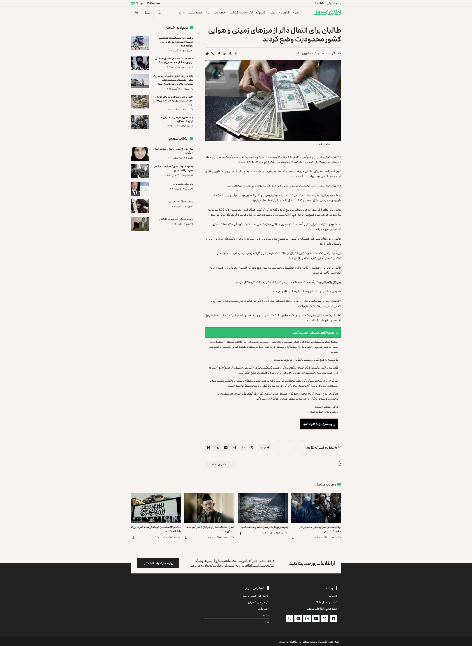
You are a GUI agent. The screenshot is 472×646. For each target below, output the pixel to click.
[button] (159, 12)
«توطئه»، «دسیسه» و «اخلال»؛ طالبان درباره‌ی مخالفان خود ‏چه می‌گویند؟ (174, 60)
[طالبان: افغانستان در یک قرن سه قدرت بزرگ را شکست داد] (156, 508)
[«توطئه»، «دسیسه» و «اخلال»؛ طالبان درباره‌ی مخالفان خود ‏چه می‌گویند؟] (140, 63)
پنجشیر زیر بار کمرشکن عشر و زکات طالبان (264, 527)
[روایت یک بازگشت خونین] (140, 206)
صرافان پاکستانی (331, 282)
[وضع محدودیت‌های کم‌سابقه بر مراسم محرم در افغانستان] (140, 171)
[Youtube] (316, 618)
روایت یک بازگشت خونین (181, 201)
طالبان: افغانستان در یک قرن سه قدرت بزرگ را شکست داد (156, 529)
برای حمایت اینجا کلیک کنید (319, 424)
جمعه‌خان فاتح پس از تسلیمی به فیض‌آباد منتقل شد (177, 119)
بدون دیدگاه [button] (217, 464)
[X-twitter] (324, 618)
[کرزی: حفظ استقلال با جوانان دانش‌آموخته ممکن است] (209, 508)
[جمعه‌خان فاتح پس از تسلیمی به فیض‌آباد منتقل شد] (140, 122)
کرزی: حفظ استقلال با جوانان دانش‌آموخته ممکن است (210, 529)
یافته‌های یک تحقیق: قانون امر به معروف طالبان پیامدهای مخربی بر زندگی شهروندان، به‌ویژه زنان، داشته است (173, 79)
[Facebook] (333, 618)
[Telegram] (298, 618)
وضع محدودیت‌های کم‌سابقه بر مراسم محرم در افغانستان (173, 168)
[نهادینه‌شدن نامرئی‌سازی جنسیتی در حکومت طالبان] (316, 508)
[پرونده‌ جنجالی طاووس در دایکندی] (140, 224)
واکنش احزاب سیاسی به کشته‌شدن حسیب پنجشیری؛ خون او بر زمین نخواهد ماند (175, 41)
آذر (333, 53)
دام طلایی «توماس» (183, 183)
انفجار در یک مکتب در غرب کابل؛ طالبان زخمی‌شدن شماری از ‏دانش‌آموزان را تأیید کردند (173, 100)
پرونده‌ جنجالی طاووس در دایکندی (176, 218)
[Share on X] (230, 53)
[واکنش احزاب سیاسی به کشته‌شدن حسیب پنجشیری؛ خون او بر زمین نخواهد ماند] (140, 43)
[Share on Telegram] (218, 53)
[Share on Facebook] (235, 53)
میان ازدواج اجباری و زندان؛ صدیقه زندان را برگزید (173, 150)
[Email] (226, 447)
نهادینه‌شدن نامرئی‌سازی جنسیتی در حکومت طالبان (320, 529)
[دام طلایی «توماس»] (140, 189)
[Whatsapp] (289, 618)
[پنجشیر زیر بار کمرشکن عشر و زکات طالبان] (263, 508)
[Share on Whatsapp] (224, 53)
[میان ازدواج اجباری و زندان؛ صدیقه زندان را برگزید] (140, 154)
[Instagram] (307, 618)
